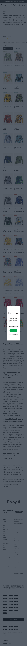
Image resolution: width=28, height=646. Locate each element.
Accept (13, 330)
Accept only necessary (13, 334)
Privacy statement (13, 326)
